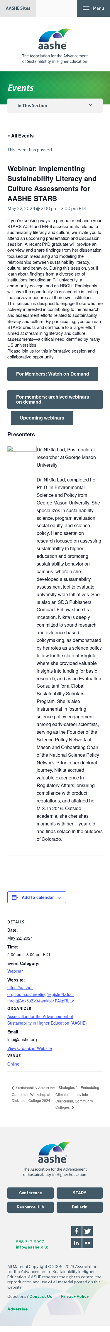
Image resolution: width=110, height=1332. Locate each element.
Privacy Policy (75, 1296)
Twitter (87, 1231)
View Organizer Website (29, 1048)
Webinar (15, 971)
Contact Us (40, 1296)
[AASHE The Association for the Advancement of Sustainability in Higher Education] (55, 44)
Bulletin (79, 1207)
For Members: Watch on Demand (52, 373)
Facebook (76, 1231)
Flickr (87, 1243)
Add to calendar (38, 897)
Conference (30, 1193)
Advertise (17, 1309)
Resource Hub (30, 1207)
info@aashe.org (32, 1247)
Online (13, 1064)
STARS (80, 1193)
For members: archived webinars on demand (52, 399)
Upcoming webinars (42, 417)
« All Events (20, 135)
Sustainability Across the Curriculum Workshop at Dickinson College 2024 (33, 1094)
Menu (98, 8)
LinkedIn (76, 1243)
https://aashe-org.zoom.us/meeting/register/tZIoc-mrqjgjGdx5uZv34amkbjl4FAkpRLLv (40, 994)
